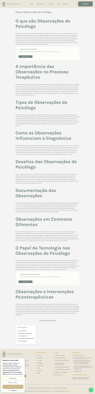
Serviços (50, 4)
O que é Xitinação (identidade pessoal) (26, 338)
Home (32, 4)
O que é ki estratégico (22, 341)
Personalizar (13, 378)
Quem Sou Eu (40, 4)
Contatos (64, 4)
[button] (91, 390)
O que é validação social (23, 336)
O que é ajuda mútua (22, 331)
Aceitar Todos (13, 386)
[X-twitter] (25, 376)
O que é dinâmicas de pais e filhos (25, 333)
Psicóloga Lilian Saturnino (43, 388)
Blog (58, 4)
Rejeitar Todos (12, 382)
